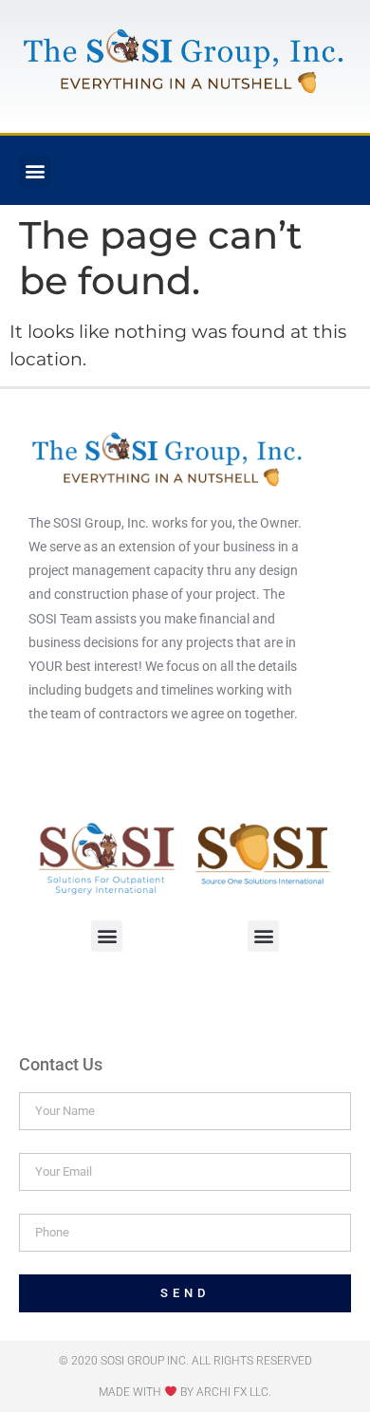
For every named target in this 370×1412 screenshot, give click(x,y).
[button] (34, 170)
